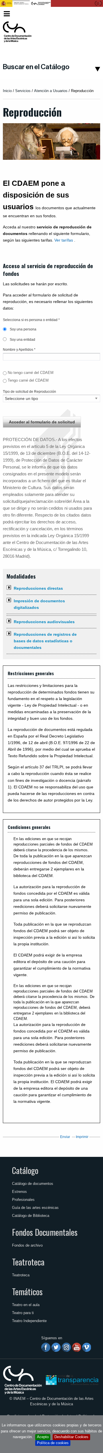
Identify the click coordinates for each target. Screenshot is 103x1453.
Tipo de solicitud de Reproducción (29, 392)
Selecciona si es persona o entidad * (31, 320)
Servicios (23, 91)
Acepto (43, 1437)
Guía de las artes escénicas (35, 1207)
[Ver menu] (7, 13)
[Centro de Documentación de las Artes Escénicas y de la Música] (17, 32)
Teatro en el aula (25, 1305)
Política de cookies (53, 1443)
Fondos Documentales (45, 1232)
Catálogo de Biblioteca (30, 1215)
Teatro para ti (23, 1313)
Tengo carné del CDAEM (28, 380)
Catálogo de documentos (32, 1183)
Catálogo (25, 1170)
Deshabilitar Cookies (71, 1437)
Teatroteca (28, 1262)
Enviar (65, 1137)
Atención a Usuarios (51, 91)
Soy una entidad (22, 340)
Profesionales (23, 1199)
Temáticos (27, 1291)
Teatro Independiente (29, 1321)
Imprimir (82, 1137)
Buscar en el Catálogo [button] (36, 66)
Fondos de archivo (27, 1245)
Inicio (7, 91)
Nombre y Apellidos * (19, 350)
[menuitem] (90, 14)
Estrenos (19, 1191)
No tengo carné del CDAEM (31, 372)
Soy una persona (22, 329)
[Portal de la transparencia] (71, 1379)
